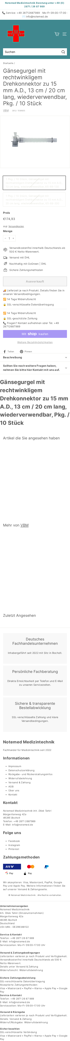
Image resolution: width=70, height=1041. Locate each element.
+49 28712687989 (28, 12)
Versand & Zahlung (19, 782)
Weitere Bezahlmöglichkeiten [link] (35, 342)
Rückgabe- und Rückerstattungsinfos (30, 774)
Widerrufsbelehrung (20, 778)
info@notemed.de (37, 16)
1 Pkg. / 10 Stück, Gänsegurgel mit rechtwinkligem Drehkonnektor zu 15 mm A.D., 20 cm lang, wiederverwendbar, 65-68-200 (34, 199)
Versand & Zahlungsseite (32, 889)
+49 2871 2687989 (24, 821)
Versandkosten (16, 226)
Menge (8, 231)
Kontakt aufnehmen (30, 322)
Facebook (14, 841)
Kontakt (12, 794)
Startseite (8, 63)
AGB (10, 786)
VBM (6, 110)
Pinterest (13, 849)
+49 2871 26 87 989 (22, 938)
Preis (6, 212)
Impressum (14, 766)
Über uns (13, 790)
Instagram (14, 845)
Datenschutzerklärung (21, 770)
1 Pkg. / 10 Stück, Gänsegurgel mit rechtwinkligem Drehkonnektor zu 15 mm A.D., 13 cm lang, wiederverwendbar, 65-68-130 (34, 183)
